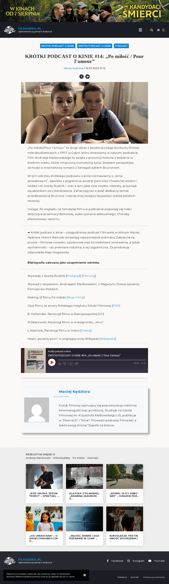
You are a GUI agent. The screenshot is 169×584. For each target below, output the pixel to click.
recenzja (92, 458)
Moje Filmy (76, 297)
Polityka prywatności (154, 577)
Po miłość (79, 458)
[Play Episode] (51, 362)
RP (101, 314)
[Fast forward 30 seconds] (76, 363)
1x (71, 364)
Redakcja (122, 577)
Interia (86, 330)
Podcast (121, 45)
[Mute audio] (59, 363)
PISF (116, 305)
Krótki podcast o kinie (57, 45)
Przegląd (73, 276)
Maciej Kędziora (73, 68)
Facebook (117, 561)
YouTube (159, 561)
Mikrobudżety (61, 458)
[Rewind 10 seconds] (64, 363)
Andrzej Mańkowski (38, 458)
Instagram (138, 561)
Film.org (89, 276)
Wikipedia (108, 338)
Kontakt (135, 577)
